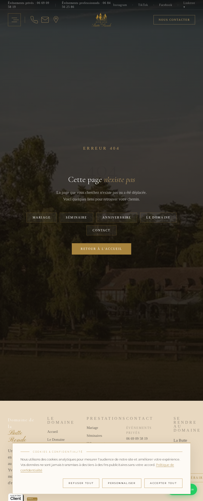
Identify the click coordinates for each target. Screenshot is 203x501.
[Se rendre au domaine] (56, 20)
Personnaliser (122, 483)
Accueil (52, 432)
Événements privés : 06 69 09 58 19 (28, 5)
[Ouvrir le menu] (14, 19)
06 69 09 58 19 (137, 439)
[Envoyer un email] (45, 20)
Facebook (166, 5)
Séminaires (94, 436)
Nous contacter (174, 19)
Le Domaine (158, 217)
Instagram (120, 5)
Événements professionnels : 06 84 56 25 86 (86, 5)
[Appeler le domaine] (34, 20)
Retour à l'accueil (101, 249)
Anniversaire (116, 217)
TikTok (143, 5)
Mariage (42, 217)
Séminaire (76, 217)
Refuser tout (81, 483)
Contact (101, 230)
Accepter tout (163, 483)
